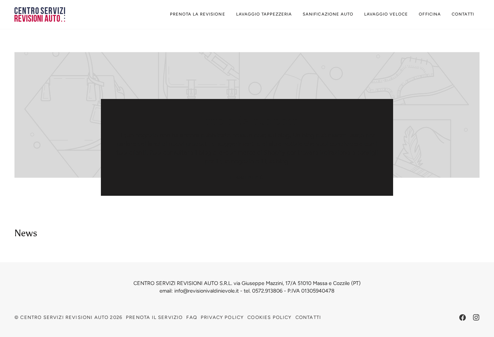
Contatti (308, 317)
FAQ (191, 317)
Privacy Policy (222, 317)
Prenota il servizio (154, 317)
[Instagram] (476, 317)
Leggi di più (247, 177)
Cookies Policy (269, 317)
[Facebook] (462, 317)
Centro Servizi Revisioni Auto (64, 317)
